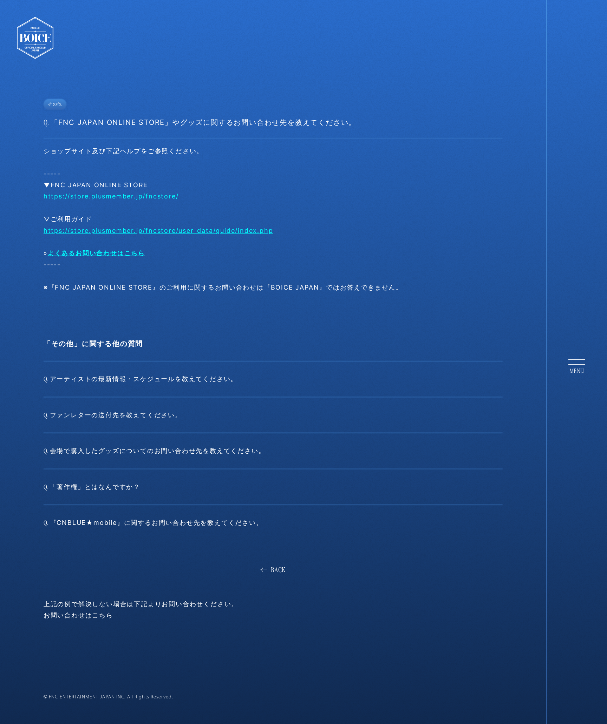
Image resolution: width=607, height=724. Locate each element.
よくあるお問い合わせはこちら (96, 253)
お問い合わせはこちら (78, 615)
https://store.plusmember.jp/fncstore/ (111, 196)
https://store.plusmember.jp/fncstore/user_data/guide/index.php (158, 230)
